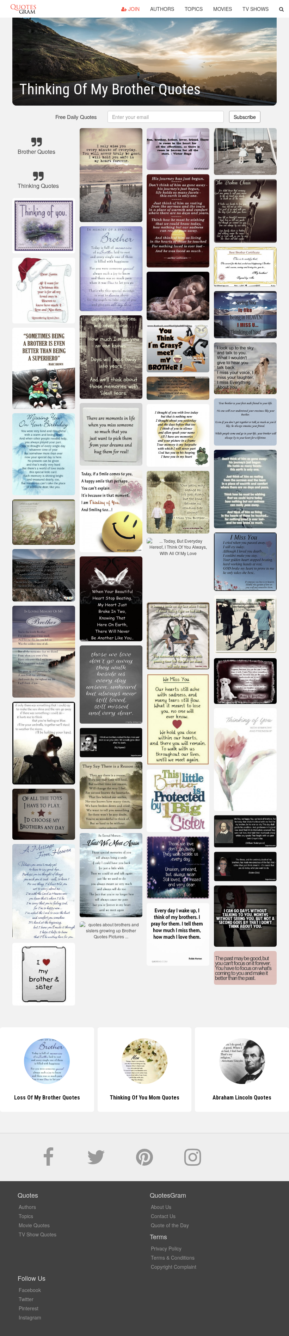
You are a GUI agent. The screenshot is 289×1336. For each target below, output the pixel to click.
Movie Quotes (34, 1225)
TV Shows (255, 8)
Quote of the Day (170, 1225)
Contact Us (163, 1216)
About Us (161, 1206)
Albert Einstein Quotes (242, 1097)
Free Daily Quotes (76, 116)
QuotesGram (23, 9)
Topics (194, 8)
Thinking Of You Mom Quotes (47, 1097)
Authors (162, 8)
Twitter (26, 1299)
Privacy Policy (166, 1248)
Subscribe (245, 116)
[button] (281, 9)
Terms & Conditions (173, 1257)
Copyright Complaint (173, 1266)
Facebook (30, 1289)
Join (133, 8)
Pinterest (28, 1308)
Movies (222, 8)
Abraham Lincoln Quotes (144, 1097)
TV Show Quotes (37, 1234)
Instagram (30, 1317)
